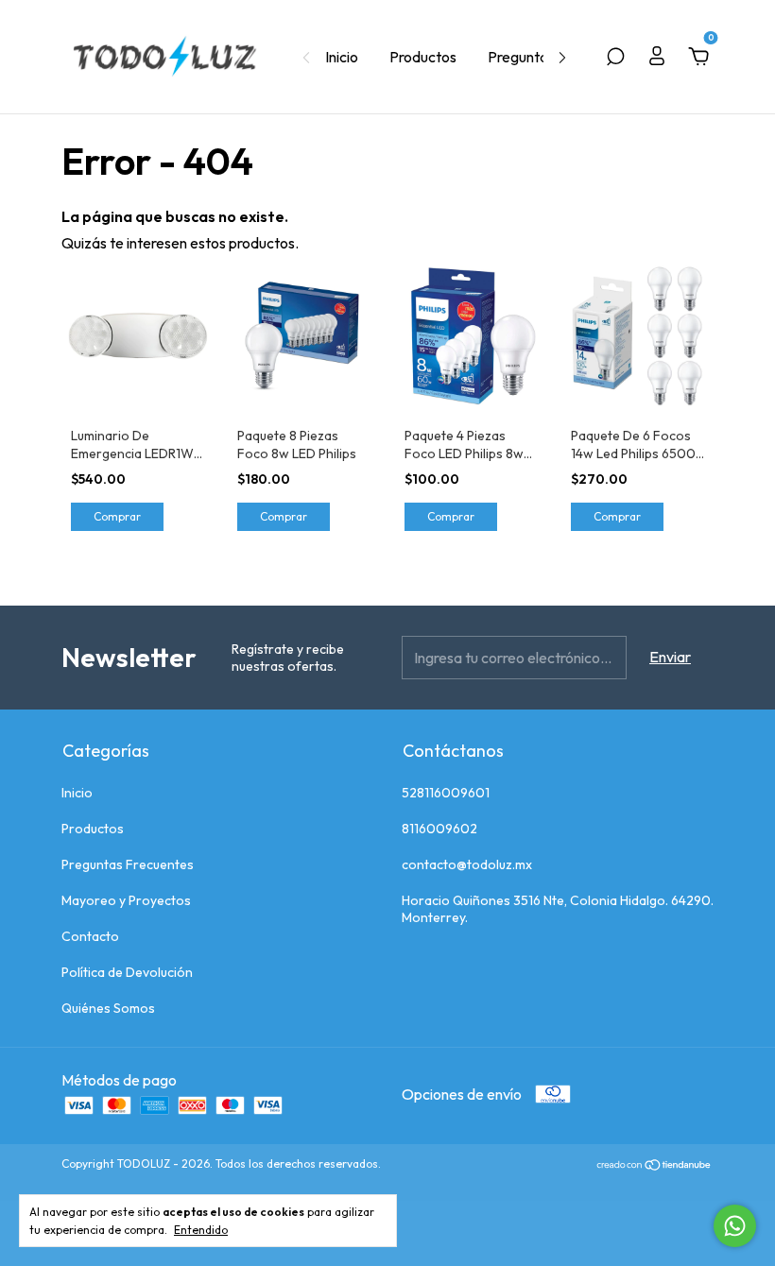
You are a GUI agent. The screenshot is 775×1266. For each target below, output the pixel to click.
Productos (422, 56)
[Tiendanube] (654, 1165)
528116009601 (446, 792)
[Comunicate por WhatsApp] (735, 1226)
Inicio (341, 56)
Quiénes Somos (108, 1008)
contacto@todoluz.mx (467, 864)
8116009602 (439, 828)
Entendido (201, 1230)
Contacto (90, 936)
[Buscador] (615, 58)
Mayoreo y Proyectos (126, 900)
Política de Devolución (127, 972)
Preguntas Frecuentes (127, 864)
